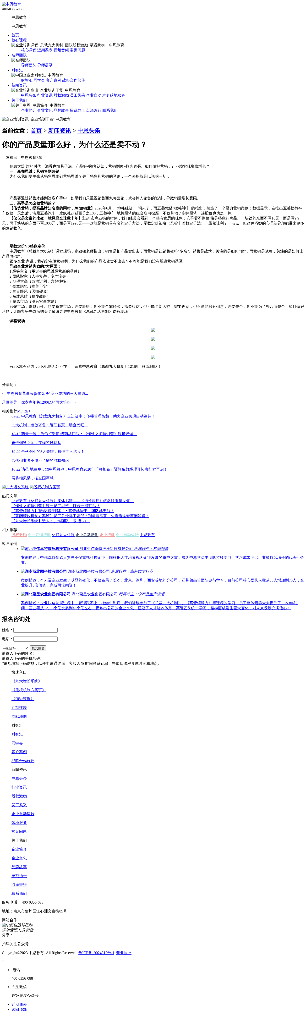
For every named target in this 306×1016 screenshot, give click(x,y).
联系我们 (110, 110)
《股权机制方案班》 (28, 690)
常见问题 (77, 50)
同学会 (39, 80)
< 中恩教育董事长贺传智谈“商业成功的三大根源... (45, 393)
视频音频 (61, 50)
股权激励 (61, 95)
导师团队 (28, 65)
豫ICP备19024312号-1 (96, 953)
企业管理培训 (39, 535)
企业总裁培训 (87, 535)
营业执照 (123, 953)
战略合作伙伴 (73, 80)
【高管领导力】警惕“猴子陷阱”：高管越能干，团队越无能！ (62, 511)
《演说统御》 (22, 699)
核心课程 (19, 40)
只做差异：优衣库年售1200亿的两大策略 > (39, 402)
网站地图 (19, 716)
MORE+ (24, 411)
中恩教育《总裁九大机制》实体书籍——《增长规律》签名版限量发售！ (72, 501)
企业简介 (28, 110)
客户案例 (53, 80)
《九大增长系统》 (26, 681)
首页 (15, 35)
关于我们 (19, 100)
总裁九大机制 (63, 535)
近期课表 (45, 50)
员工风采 (77, 95)
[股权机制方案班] (45, 487)
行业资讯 (45, 95)
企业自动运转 (97, 95)
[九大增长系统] (15, 487)
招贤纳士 (77, 110)
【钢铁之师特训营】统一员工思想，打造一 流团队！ (55, 506)
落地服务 (117, 95)
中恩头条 (28, 95)
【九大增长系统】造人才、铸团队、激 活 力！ (50, 521)
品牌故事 (61, 110)
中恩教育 (147, 535)
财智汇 (17, 70)
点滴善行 (93, 110)
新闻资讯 (19, 85)
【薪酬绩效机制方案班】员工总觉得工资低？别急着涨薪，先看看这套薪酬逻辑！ (80, 516)
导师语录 (45, 65)
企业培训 (107, 535)
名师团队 (19, 55)
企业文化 (45, 110)
